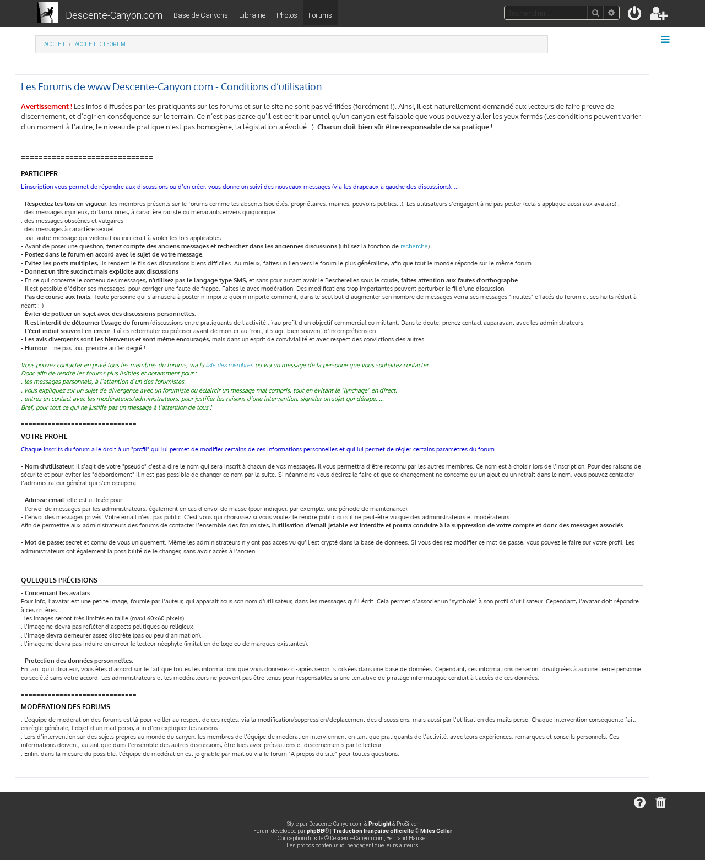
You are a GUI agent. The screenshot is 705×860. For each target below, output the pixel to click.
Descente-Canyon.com (114, 15)
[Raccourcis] (666, 40)
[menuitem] (635, 15)
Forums (320, 15)
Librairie (252, 15)
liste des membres (229, 365)
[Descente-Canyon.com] (47, 13)
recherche (414, 246)
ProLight (379, 824)
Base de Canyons (200, 15)
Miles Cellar (436, 831)
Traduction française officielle (373, 831)
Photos (286, 15)
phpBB (315, 831)
